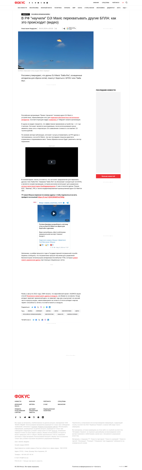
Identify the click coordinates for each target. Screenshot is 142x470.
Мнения (96, 2)
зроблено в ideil (123, 466)
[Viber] (41, 3)
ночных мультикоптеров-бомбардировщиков (38, 186)
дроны (48, 311)
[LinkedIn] (47, 3)
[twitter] (20, 417)
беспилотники (67, 311)
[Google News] (44, 3)
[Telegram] (35, 3)
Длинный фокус (18, 405)
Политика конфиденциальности (82, 466)
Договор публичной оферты (33, 410)
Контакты (98, 466)
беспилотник (50, 314)
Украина (67, 8)
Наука (80, 8)
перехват (39, 311)
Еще (124, 8)
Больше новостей (108, 176)
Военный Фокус (46, 8)
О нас (45, 404)
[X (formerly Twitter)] (32, 3)
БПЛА (56, 311)
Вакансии (61, 404)
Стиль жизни (89, 8)
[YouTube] (38, 3)
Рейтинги (115, 2)
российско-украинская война (32, 314)
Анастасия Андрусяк (29, 28)
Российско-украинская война (40, 14)
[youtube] (29, 417)
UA (123, 2)
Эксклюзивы (33, 8)
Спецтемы (105, 2)
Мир (74, 8)
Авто (118, 8)
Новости (18, 401)
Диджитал (110, 8)
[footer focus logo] (22, 396)
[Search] (126, 2)
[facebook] (16, 417)
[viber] (34, 417)
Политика (58, 8)
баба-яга (60, 314)
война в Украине (72, 314)
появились (53, 120)
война (30, 311)
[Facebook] (29, 3)
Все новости (22, 8)
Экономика (100, 8)
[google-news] (38, 417)
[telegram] (25, 417)
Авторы (32, 404)
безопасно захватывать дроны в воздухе (42, 296)
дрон (77, 311)
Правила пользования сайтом (20, 410)
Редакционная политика (49, 410)
